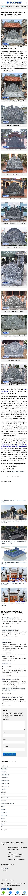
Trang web (5, 746)
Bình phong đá (5, 774)
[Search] (26, 2)
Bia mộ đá (3, 771)
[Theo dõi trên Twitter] (8, 889)
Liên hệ (5, 870)
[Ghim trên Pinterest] (18, 476)
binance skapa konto (8, 679)
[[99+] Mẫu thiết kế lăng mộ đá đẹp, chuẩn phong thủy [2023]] (14, 553)
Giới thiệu (5, 868)
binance (4, 642)
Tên (4, 732)
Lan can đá (4, 812)
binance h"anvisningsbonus (10, 697)
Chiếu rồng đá (5, 783)
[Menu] (2, 3)
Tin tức (21, 17)
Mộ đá (2, 818)
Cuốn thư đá (4, 798)
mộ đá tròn (12, 446)
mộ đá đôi (6, 446)
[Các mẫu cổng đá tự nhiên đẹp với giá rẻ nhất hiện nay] (14, 595)
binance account (7, 656)
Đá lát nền (4, 800)
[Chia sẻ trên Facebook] (10, 476)
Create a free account (8, 617)
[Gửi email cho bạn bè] (15, 476)
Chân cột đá (4, 777)
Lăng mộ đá (4, 815)
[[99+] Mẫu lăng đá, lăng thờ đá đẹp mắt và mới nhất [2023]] (14, 512)
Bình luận (6, 719)
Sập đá (3, 824)
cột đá (15, 444)
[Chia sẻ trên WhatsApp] (7, 476)
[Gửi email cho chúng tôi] (10, 889)
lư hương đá (9, 444)
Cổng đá (3, 792)
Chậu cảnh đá (5, 780)
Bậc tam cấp (4, 766)
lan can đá (14, 442)
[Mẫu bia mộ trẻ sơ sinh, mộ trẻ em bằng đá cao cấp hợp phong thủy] (14, 533)
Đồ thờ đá (3, 809)
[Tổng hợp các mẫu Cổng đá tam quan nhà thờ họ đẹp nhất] (14, 574)
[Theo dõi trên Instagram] (5, 889)
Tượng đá (3, 829)
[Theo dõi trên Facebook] (2, 889)
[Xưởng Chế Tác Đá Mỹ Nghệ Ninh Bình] (14, 2)
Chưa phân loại (5, 786)
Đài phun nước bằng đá (7, 803)
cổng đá (20, 442)
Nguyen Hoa (15, 17)
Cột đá (3, 795)
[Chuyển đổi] (26, 789)
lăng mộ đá (21, 444)
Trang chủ (3, 6)
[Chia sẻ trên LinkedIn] (20, 476)
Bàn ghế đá (4, 769)
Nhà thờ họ (4, 821)
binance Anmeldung (8, 630)
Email (4, 739)
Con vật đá (4, 789)
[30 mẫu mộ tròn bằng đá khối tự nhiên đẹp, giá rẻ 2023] (14, 491)
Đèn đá (3, 806)
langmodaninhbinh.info (17, 471)
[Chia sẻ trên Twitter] (12, 476)
